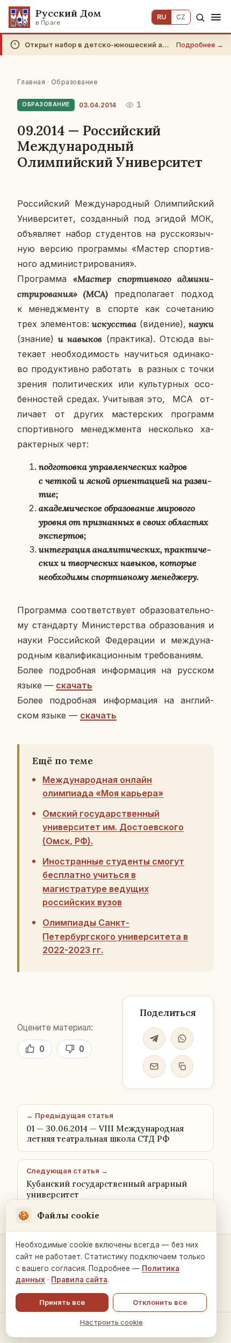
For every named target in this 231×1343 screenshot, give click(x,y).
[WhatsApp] (182, 1038)
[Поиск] (200, 17)
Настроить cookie (111, 1322)
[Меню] (216, 17)
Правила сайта (79, 1279)
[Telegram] (154, 1038)
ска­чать (74, 685)
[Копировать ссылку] (182, 1066)
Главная (31, 82)
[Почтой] (154, 1066)
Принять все (62, 1302)
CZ (180, 17)
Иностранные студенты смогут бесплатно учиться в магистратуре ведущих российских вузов (113, 882)
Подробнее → (199, 45)
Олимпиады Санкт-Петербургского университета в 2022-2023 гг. (115, 936)
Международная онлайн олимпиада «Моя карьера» (102, 786)
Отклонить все (160, 1302)
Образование (74, 82)
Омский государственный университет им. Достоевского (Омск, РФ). (113, 827)
